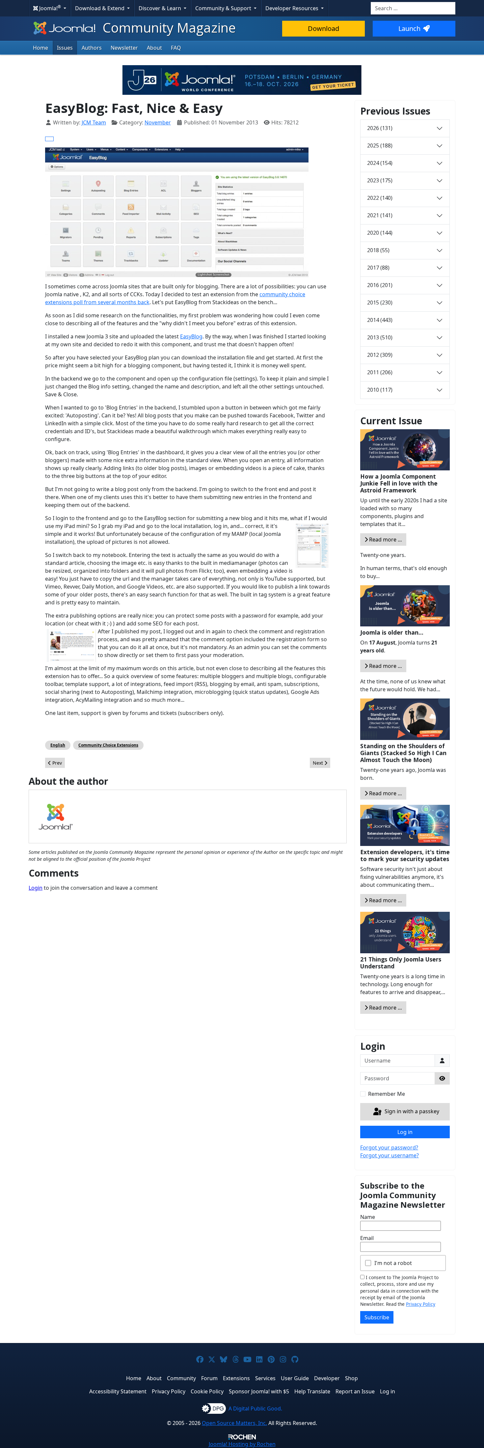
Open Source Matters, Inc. (234, 1423)
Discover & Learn (160, 8)
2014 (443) (379, 320)
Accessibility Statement (118, 1391)
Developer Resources (292, 8)
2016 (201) (379, 285)
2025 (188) (379, 145)
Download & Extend (100, 8)
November (158, 122)
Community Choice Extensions (108, 745)
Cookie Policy (207, 1391)
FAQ (176, 47)
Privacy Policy (420, 1304)
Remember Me (386, 1093)
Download (323, 28)
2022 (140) (379, 197)
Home (40, 47)
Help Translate (312, 1391)
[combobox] (413, 8)
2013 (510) (379, 337)
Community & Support (224, 8)
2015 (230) (379, 302)
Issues (65, 47)
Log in (405, 1132)
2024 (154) (379, 163)
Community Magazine (167, 27)
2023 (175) (379, 180)
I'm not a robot (393, 1263)
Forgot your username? (389, 1155)
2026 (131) (379, 128)
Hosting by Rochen (242, 1444)
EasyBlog (191, 336)
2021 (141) (379, 215)
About (154, 47)
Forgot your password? (389, 1147)
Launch (409, 28)
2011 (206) (379, 372)
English (57, 745)
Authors (92, 47)
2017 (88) (378, 267)
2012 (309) (379, 354)
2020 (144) (379, 232)
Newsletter (124, 47)
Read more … (385, 539)
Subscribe (376, 1317)
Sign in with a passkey (411, 1111)
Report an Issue (355, 1391)
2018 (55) (378, 250)
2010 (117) (379, 389)
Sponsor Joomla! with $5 (259, 1391)
